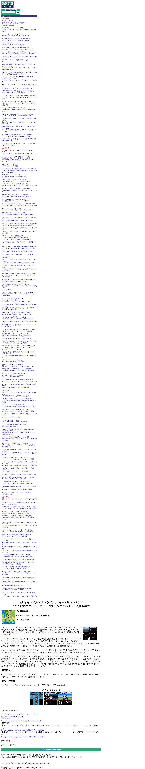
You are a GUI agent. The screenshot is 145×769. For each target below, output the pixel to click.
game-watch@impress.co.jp (39, 763)
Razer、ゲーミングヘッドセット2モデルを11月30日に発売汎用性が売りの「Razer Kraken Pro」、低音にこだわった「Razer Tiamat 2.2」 (18, 293)
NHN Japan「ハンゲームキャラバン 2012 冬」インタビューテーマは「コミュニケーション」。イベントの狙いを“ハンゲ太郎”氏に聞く (19, 275)
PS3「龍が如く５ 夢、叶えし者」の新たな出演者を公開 (18, 559)
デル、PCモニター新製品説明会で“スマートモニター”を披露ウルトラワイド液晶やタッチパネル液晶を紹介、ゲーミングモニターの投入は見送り (19, 170)
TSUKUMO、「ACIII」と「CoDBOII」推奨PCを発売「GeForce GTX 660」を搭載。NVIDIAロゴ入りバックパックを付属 (19, 517)
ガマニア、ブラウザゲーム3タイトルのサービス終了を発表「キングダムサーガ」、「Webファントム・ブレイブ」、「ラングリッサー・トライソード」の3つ (19, 347)
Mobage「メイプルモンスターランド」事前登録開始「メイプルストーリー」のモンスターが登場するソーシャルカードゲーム (19, 573)
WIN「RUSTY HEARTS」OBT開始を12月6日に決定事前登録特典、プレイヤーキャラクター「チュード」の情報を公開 (19, 286)
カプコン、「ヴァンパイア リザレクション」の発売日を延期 (19, 474)
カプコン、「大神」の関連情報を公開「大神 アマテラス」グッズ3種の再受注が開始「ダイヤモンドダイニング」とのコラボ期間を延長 (16, 237)
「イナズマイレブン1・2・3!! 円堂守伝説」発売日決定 (17, 338)
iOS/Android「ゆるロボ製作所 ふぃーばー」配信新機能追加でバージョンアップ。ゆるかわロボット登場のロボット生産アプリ (19, 438)
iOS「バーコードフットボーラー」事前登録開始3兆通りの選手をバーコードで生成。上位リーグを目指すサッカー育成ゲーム (19, 445)
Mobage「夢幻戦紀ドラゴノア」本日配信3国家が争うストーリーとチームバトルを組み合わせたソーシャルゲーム (19, 109)
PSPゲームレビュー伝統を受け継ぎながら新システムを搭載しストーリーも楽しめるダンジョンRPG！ (14, 22)
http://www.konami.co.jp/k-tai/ (12, 716)
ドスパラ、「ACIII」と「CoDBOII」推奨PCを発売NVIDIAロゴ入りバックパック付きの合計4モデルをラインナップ (19, 190)
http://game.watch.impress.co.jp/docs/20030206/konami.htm (22, 737)
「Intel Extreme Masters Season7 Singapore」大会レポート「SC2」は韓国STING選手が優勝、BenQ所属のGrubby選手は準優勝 (19, 400)
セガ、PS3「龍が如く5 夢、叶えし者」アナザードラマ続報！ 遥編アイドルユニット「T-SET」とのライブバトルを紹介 (17, 300)
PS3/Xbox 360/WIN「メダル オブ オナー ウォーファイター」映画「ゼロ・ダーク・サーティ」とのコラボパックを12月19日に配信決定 (19, 103)
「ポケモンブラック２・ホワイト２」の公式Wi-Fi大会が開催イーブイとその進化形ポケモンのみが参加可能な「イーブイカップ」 (19, 97)
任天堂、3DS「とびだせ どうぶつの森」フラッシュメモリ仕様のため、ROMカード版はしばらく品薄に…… (19, 29)
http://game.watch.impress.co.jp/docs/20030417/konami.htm (22, 730)
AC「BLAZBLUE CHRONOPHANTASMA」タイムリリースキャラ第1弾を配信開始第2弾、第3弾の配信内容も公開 (14, 375)
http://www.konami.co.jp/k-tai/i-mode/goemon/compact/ (21, 721)
